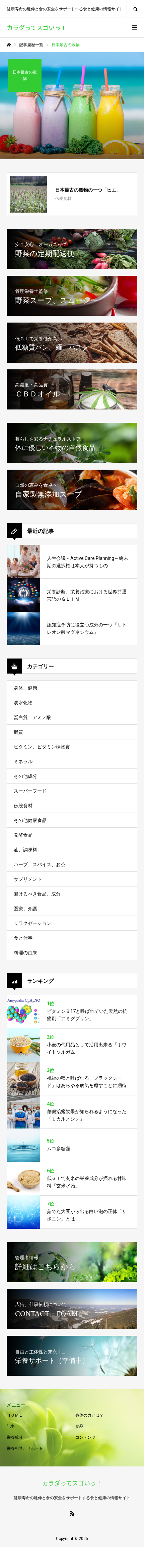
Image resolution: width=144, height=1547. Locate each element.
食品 (79, 1426)
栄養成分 (15, 1437)
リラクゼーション (32, 923)
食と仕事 (23, 938)
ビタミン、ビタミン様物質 (42, 746)
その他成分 (25, 776)
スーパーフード (30, 791)
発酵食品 (23, 835)
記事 (11, 1426)
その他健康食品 (30, 820)
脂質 (18, 732)
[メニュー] (134, 27)
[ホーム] (9, 44)
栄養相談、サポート (25, 1448)
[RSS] (72, 1513)
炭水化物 (23, 702)
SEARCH (135, 8)
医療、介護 (25, 908)
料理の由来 (25, 952)
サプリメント (28, 879)
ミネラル (23, 761)
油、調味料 (25, 849)
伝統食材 (23, 805)
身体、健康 (25, 688)
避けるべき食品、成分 (37, 894)
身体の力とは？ (89, 1415)
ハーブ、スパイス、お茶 (39, 864)
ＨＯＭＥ (15, 1415)
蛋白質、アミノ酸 (32, 717)
